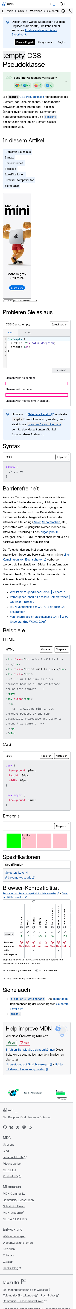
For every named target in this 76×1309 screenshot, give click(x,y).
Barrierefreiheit (14, 163)
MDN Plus (9, 1170)
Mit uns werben (12, 1163)
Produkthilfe (10, 1176)
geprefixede (60, 999)
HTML (8, 639)
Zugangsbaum (49, 532)
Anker (37, 522)
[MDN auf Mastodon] (24, 1127)
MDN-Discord (12, 1212)
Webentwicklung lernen (18, 1242)
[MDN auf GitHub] (5, 1127)
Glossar (8, 1261)
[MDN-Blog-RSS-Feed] (30, 1127)
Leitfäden (9, 1249)
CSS (22, 96)
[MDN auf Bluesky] (11, 1127)
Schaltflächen (51, 522)
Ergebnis (11, 816)
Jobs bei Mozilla (13, 1157)
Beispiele (10, 168)
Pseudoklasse (35, 96)
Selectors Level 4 (39, 414)
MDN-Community (14, 1193)
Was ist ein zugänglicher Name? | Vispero (36, 592)
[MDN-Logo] (10, 1110)
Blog (6, 1151)
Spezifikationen (14, 174)
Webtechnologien (14, 1236)
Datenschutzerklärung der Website (25, 1290)
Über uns (8, 1144)
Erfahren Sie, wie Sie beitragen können (30, 1049)
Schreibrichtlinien (14, 1206)
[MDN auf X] (18, 1127)
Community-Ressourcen (18, 1200)
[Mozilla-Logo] (14, 1281)
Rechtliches (48, 1295)
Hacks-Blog (10, 1268)
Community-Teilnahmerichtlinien (23, 1301)
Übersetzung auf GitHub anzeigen (27, 1064)
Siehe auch (12, 185)
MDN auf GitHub (13, 1219)
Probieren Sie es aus (18, 152)
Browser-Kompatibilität (19, 180)
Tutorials (8, 1255)
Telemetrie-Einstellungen (19, 1295)
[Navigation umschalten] (69, 4)
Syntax (9, 157)
